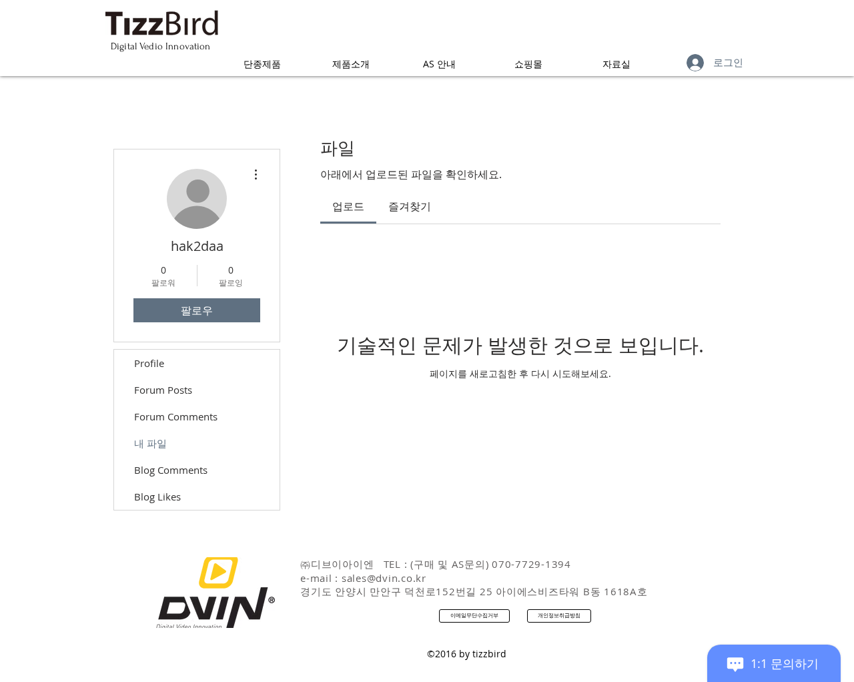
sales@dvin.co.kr (384, 578)
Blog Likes (157, 496)
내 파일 (150, 443)
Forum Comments (176, 416)
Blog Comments (170, 469)
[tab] (348, 206)
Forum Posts (163, 389)
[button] (262, 63)
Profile (149, 363)
